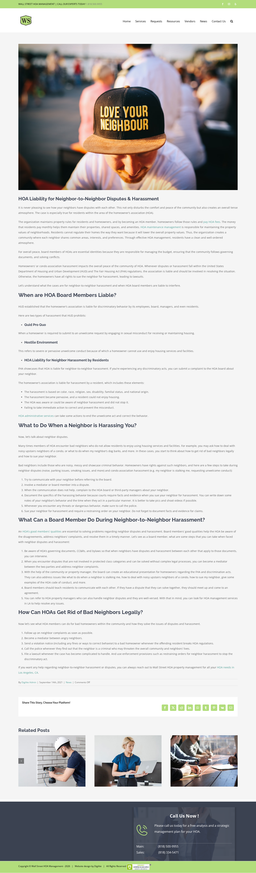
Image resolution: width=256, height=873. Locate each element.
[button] (231, 21)
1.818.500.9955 (94, 4)
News (69, 682)
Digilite (98, 866)
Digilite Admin (29, 682)
